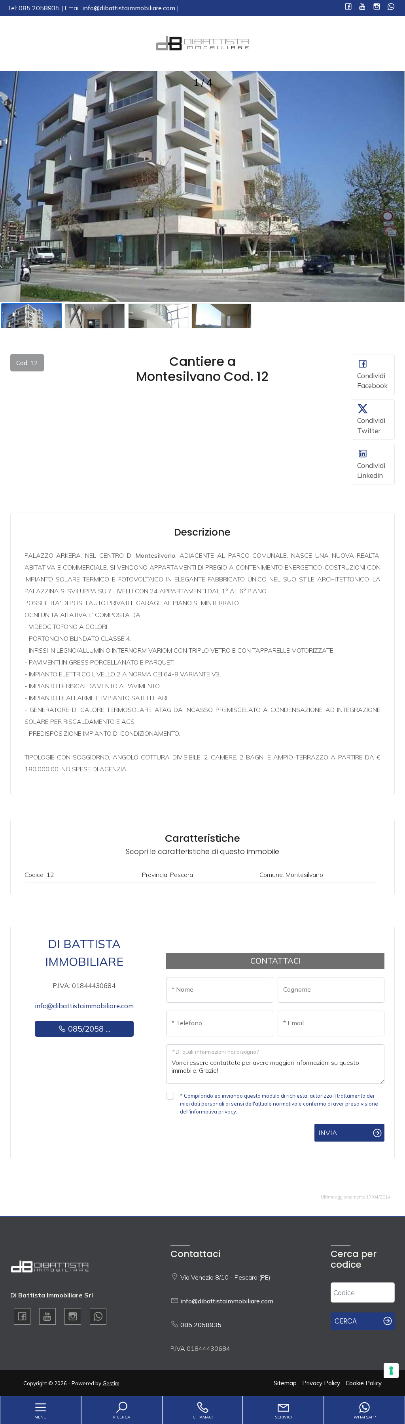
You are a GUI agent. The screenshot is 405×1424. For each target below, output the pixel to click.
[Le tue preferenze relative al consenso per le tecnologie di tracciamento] (391, 1370)
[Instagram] (376, 7)
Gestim (110, 1383)
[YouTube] (362, 7)
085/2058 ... (88, 1029)
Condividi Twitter (371, 425)
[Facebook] (348, 7)
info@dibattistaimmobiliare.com (84, 1006)
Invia (327, 1133)
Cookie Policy (364, 1383)
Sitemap (285, 1383)
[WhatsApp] (391, 7)
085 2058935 (200, 1325)
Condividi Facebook (372, 380)
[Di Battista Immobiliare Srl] (202, 42)
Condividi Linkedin (371, 470)
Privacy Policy (321, 1383)
